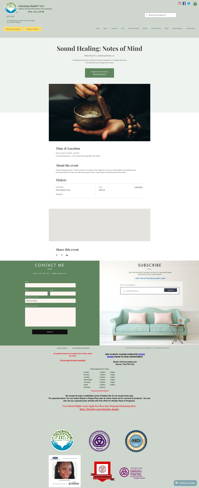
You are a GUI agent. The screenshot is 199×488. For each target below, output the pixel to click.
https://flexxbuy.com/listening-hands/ (99, 409)
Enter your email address (127, 285)
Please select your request (31, 297)
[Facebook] (184, 3)
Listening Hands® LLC (31, 6)
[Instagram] (179, 3)
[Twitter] (188, 3)
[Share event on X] (62, 255)
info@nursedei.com (59, 273)
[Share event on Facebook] (57, 255)
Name (26, 281)
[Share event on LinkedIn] (67, 255)
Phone (26, 290)
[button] (195, 3)
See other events (99, 74)
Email (51, 290)
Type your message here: (31, 306)
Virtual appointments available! (73, 360)
